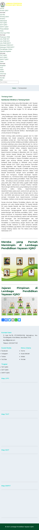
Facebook (4, 351)
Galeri (2, 61)
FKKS (1, 31)
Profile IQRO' (4, 10)
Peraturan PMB (5, 37)
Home (2, 8)
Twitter (3, 356)
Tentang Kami (4, 16)
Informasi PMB (5, 33)
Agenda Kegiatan (5, 51)
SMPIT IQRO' (4, 27)
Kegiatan (3, 65)
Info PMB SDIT (5, 41)
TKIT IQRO (4, 367)
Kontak (2, 78)
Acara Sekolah (25, 353)
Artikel (2, 71)
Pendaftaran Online (6, 49)
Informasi (3, 74)
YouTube (4, 359)
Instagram (4, 353)
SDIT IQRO (4, 370)
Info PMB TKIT (4, 39)
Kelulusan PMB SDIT (6, 45)
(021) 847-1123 (13, 343)
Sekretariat (3, 21)
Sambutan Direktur (9, 100)
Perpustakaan (4, 29)
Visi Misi (2, 14)
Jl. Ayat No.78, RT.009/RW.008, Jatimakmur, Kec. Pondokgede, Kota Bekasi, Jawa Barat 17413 (20, 336)
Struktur (2, 18)
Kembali (2, 12)
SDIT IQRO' (3, 25)
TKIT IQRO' (3, 23)
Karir (1, 80)
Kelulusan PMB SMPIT (7, 47)
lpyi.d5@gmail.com (9, 340)
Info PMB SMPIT (5, 43)
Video (2, 69)
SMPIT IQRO (5, 373)
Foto (1, 67)
